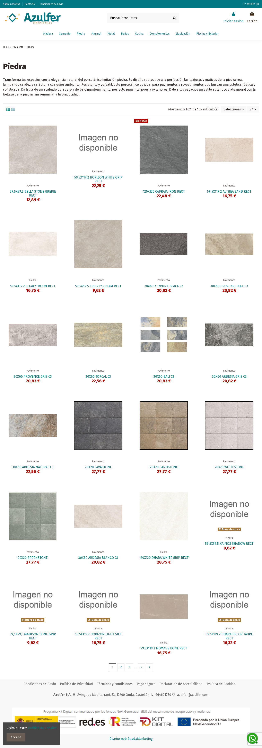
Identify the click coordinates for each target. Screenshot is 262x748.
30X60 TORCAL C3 (98, 376)
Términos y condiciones (115, 684)
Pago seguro (146, 684)
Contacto (30, 4)
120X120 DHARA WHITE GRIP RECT (164, 558)
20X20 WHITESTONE (229, 467)
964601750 (163, 695)
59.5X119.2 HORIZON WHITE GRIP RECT (98, 179)
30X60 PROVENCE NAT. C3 (229, 286)
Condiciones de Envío (51, 4)
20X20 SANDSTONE (164, 467)
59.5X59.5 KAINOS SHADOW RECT (229, 544)
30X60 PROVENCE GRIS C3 (33, 376)
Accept (16, 737)
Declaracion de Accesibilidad (181, 684)
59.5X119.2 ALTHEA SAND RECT (229, 191)
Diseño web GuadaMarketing (131, 739)
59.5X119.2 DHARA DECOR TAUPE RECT (229, 636)
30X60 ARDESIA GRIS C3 (229, 376)
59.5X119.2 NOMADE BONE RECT (163, 648)
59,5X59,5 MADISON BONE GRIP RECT (33, 636)
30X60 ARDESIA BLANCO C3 (98, 558)
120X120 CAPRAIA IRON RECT (164, 191)
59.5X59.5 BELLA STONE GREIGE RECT (33, 193)
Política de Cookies (221, 684)
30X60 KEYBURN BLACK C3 (164, 286)
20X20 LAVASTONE (98, 467)
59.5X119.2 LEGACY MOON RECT (32, 286)
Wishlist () (252, 4)
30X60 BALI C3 (164, 376)
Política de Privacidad (76, 684)
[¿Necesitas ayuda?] (252, 738)
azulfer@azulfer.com (193, 695)
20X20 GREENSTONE (33, 558)
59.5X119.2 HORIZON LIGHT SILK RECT (98, 636)
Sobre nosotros (12, 4)
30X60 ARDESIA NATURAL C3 (32, 467)
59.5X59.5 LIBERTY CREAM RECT (98, 286)
